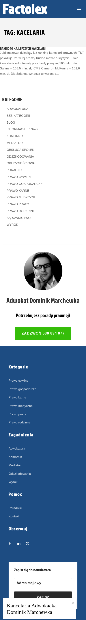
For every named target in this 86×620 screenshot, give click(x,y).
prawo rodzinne (21, 211)
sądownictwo (19, 218)
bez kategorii (18, 115)
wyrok (12, 224)
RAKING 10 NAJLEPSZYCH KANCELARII (23, 48)
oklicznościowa (21, 163)
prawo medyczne (21, 197)
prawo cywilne (20, 177)
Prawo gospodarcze (22, 389)
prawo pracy (18, 204)
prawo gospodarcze (25, 184)
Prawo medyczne (21, 406)
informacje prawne (24, 129)
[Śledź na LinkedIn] (18, 543)
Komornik (15, 457)
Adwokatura (17, 448)
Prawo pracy (17, 414)
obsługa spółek (20, 149)
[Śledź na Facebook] (9, 543)
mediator (15, 143)
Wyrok (13, 482)
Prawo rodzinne (19, 422)
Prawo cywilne (18, 380)
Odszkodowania (20, 473)
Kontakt (14, 516)
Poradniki (15, 508)
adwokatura (17, 109)
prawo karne (18, 190)
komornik (15, 136)
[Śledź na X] (27, 543)
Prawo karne (17, 397)
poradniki (15, 170)
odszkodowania (20, 156)
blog (11, 122)
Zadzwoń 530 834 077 (43, 333)
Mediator (15, 465)
